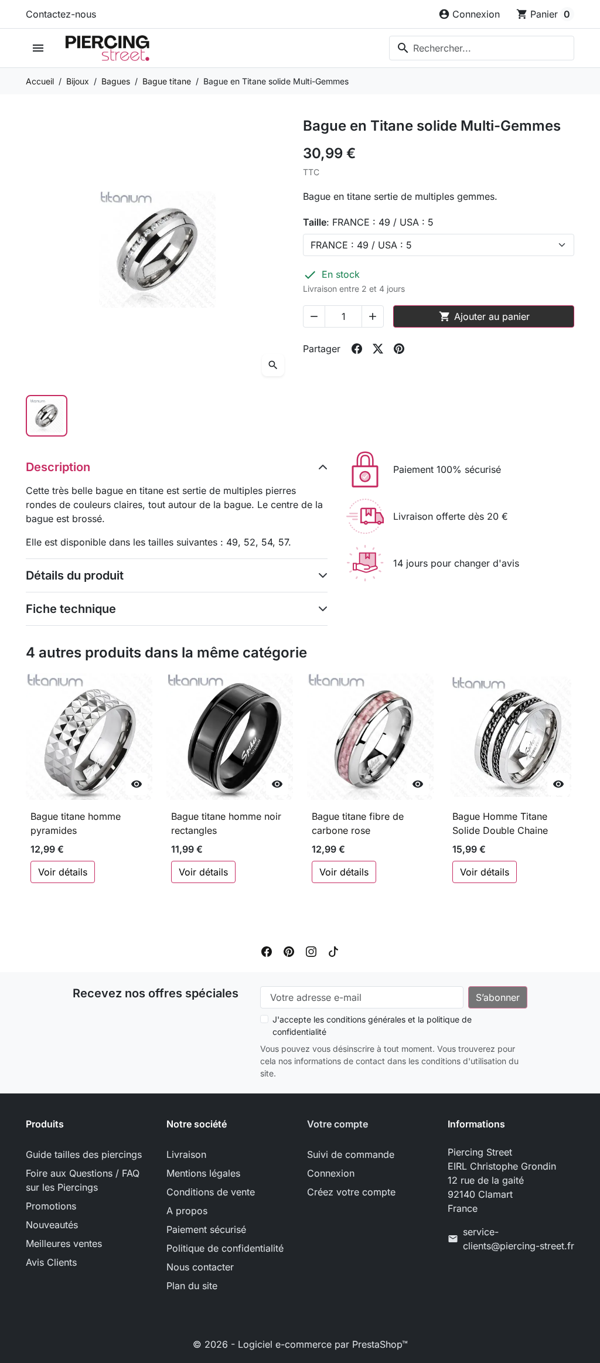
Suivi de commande (350, 1154)
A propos (186, 1211)
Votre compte (337, 1124)
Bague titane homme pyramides (75, 823)
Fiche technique (71, 609)
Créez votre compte (351, 1192)
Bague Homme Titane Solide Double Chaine (500, 823)
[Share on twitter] (378, 348)
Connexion (330, 1173)
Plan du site (191, 1286)
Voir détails (62, 872)
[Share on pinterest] (399, 348)
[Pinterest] (289, 951)
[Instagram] (311, 951)
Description (58, 467)
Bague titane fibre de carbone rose (358, 823)
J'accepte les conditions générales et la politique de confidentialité (372, 1025)
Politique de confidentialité (225, 1248)
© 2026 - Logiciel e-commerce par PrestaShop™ (300, 1344)
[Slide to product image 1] (46, 416)
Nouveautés (52, 1225)
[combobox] (481, 48)
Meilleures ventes (64, 1243)
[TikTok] (333, 951)
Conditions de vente (210, 1192)
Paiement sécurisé (206, 1229)
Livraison (186, 1154)
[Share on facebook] (356, 348)
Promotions (51, 1206)
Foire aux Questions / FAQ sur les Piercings (82, 1180)
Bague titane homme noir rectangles (226, 823)
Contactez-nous (61, 14)
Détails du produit (75, 575)
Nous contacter (200, 1267)
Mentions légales (203, 1173)
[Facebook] (267, 951)
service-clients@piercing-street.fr (518, 1239)
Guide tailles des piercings (84, 1154)
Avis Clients (51, 1262)
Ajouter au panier (484, 316)
